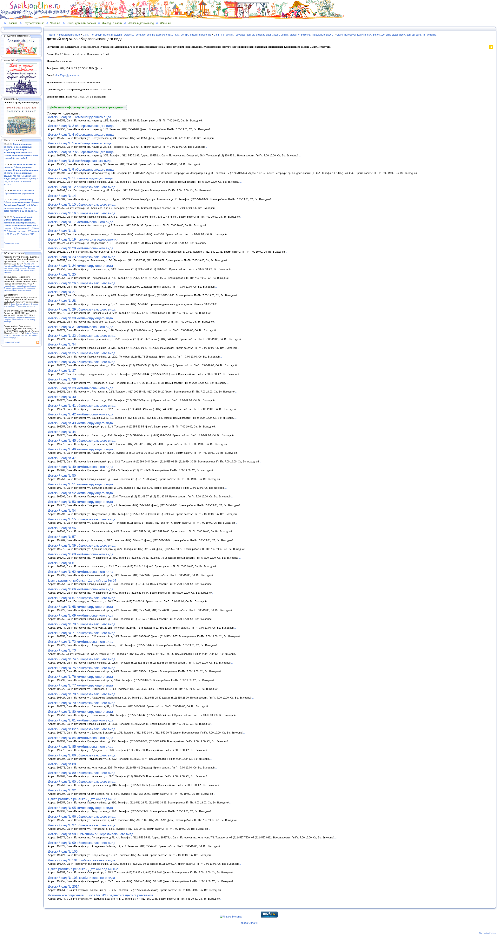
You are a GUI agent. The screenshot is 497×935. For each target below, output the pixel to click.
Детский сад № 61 (62, 563)
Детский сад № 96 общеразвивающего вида (81, 816)
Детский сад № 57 (62, 537)
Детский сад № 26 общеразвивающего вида (81, 283)
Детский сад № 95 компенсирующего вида (80, 808)
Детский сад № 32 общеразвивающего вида (81, 336)
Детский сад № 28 (62, 301)
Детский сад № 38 (62, 379)
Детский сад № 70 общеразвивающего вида (81, 624)
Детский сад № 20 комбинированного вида (80, 248)
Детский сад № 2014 (63, 886)
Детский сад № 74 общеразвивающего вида (81, 659)
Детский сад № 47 (62, 458)
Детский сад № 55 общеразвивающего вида (81, 519)
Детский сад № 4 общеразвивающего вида (81, 134)
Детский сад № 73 (62, 650)
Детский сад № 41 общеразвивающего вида (81, 405)
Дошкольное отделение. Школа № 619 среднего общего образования (100, 895)
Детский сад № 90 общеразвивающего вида (81, 781)
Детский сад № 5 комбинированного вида (79, 143)
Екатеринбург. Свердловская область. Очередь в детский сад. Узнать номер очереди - (20, 319)
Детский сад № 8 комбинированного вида (79, 161)
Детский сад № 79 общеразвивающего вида (81, 703)
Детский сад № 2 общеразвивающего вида (81, 126)
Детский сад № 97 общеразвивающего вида (81, 825)
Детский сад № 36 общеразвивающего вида (81, 362)
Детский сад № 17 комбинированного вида (80, 222)
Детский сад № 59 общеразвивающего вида (81, 545)
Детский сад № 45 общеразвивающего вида (81, 440)
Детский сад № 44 (62, 432)
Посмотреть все (12, 243)
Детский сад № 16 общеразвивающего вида (81, 213)
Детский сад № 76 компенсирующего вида (80, 677)
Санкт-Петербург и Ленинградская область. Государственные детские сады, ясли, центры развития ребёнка (147, 34)
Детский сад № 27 (62, 292)
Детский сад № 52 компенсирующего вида (80, 493)
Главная (12, 23)
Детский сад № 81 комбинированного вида (80, 720)
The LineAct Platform (487, 933)
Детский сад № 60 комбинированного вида (80, 554)
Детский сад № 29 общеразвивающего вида (81, 309)
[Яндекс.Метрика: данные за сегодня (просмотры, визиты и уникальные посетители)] (231, 916)
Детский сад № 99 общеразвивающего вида (81, 843)
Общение (165, 23)
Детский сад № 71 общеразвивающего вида (81, 633)
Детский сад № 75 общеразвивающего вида (81, 668)
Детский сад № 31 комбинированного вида (80, 327)
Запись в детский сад (141, 23)
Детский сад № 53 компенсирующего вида (80, 502)
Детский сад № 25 (62, 274)
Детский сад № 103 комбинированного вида (81, 878)
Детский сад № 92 (62, 790)
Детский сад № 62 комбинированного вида (80, 572)
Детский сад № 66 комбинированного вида (80, 589)
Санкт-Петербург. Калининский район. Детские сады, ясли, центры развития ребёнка (386, 34)
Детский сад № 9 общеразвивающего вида (81, 169)
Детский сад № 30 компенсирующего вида (80, 318)
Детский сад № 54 (62, 510)
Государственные (33, 23)
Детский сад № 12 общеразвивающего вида (81, 187)
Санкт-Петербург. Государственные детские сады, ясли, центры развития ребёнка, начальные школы (273, 34)
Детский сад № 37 (62, 370)
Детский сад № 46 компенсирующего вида (80, 449)
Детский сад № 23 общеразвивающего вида (81, 257)
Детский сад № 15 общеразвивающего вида (81, 204)
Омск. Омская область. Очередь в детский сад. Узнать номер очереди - (21, 305)
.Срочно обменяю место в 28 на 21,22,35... (21, 205)
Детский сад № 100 (62, 851)
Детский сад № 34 (62, 344)
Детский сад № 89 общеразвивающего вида (81, 773)
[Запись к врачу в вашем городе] (21, 134)
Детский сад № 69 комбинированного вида (80, 615)
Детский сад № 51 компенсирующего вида (80, 484)
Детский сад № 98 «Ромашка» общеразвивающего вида (90, 834)
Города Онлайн (248, 922)
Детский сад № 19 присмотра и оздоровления (83, 239)
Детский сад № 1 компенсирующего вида (79, 117)
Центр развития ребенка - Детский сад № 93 (82, 799)
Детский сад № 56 (62, 528)
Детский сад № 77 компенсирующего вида (80, 685)
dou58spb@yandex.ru (67, 75)
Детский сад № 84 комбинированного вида (80, 738)
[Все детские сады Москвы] (21, 54)
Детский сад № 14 (62, 196)
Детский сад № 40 (62, 397)
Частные (55, 23)
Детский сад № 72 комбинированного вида (80, 642)
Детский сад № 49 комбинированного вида (80, 467)
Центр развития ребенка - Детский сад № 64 (82, 580)
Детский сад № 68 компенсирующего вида (80, 607)
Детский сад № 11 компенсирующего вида (80, 178)
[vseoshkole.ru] (21, 93)
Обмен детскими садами (81, 23)
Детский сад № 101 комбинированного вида (81, 860)
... (203, 120)
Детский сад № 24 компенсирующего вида (80, 266)
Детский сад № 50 (62, 475)
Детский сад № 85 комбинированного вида (80, 746)
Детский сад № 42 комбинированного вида (80, 414)
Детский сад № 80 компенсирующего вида (80, 711)
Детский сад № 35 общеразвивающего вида (81, 353)
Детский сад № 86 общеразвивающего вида (81, 755)
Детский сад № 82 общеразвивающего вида (81, 729)
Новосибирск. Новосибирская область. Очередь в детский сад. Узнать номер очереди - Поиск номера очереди (20, 288)
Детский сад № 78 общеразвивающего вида (81, 694)
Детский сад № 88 (62, 764)
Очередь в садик (112, 23)
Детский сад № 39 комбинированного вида (80, 388)
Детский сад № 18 (62, 231)
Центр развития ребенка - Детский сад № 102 (83, 869)
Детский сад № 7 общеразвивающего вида (81, 152)
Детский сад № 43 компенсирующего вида (80, 423)
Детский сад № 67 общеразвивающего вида (81, 598)
